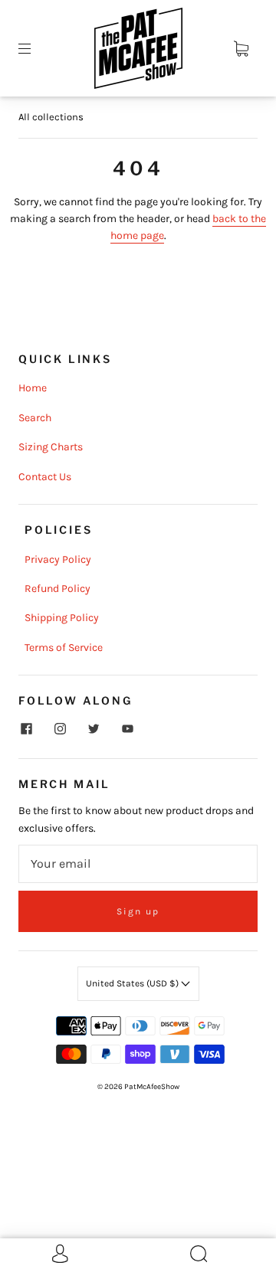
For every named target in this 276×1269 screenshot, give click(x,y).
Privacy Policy (58, 559)
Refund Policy (57, 588)
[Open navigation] (35, 48)
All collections (51, 117)
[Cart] (241, 48)
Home (32, 387)
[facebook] (26, 729)
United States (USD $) (133, 983)
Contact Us (44, 476)
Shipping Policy (62, 617)
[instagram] (60, 729)
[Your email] (138, 864)
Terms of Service (64, 647)
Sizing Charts (50, 446)
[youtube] (127, 729)
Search (34, 417)
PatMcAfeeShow (151, 1086)
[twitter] (93, 729)
